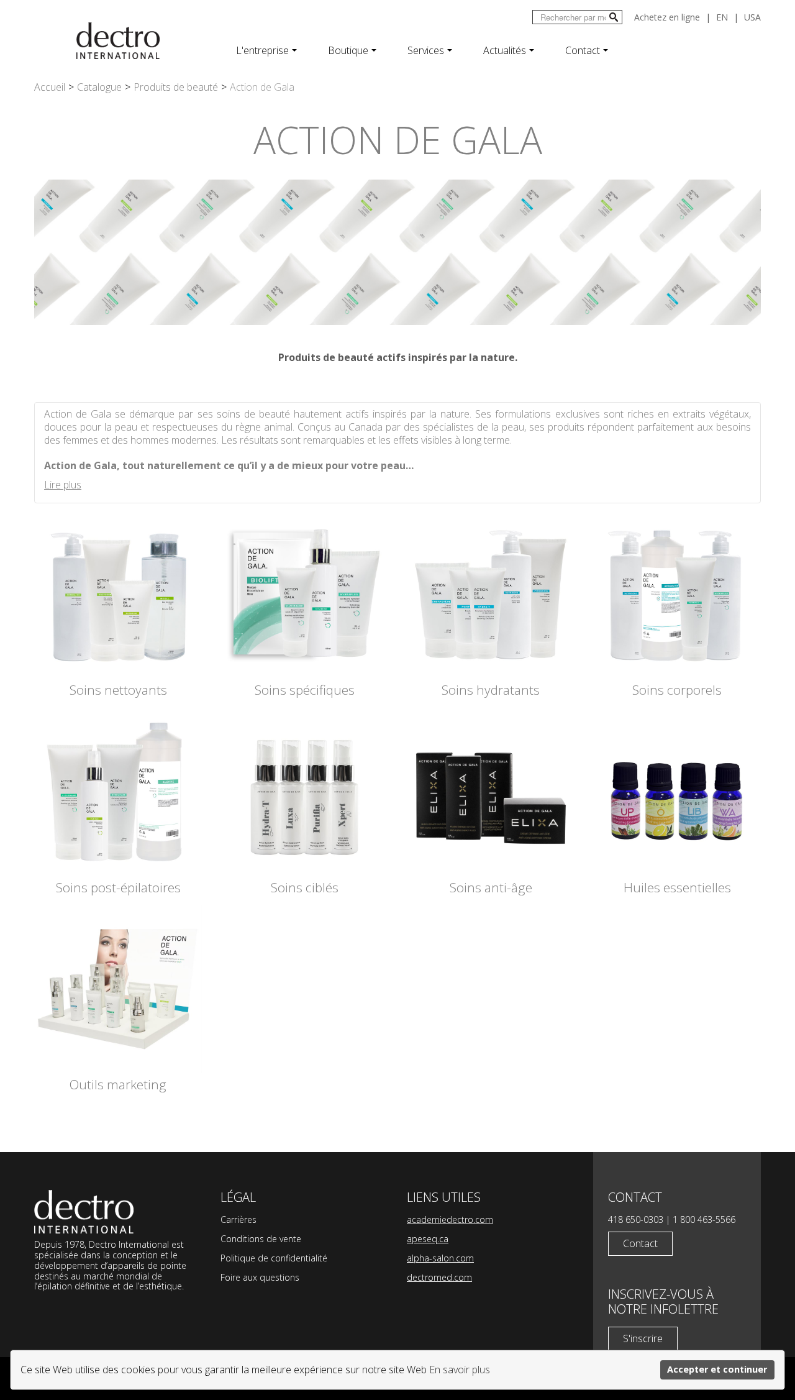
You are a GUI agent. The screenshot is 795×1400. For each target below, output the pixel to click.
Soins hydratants (491, 690)
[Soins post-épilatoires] (118, 791)
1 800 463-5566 (704, 1219)
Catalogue (99, 87)
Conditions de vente (260, 1239)
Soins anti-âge (491, 887)
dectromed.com (439, 1277)
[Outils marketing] (118, 988)
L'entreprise (262, 50)
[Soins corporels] (677, 593)
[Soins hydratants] (491, 593)
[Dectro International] (118, 40)
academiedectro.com (450, 1219)
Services (425, 50)
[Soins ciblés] (304, 791)
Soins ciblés (304, 887)
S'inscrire (643, 1338)
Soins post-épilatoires (118, 887)
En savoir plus (459, 1369)
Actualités (504, 50)
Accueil (49, 87)
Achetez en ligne (667, 17)
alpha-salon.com (440, 1258)
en (722, 17)
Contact (582, 50)
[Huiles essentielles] (677, 791)
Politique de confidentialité (273, 1258)
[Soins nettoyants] (118, 593)
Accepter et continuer (717, 1369)
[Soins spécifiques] (304, 593)
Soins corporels (677, 690)
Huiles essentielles (677, 887)
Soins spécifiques (305, 690)
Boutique (348, 50)
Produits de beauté (176, 87)
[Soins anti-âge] (491, 791)
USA (752, 17)
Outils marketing (118, 1084)
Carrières (238, 1219)
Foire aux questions (259, 1277)
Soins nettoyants (118, 690)
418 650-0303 (635, 1219)
